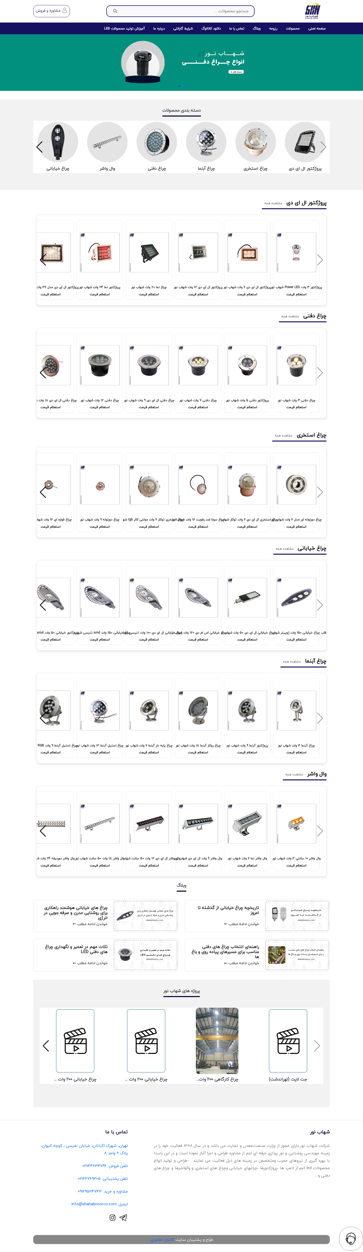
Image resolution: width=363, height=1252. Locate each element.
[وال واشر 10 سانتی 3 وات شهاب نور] (296, 825)
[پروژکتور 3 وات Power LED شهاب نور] (296, 253)
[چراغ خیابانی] (58, 142)
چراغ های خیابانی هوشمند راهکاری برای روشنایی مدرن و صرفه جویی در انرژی (76, 913)
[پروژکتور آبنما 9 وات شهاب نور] (247, 712)
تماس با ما (236, 28)
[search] (115, 11)
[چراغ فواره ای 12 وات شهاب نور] (50, 486)
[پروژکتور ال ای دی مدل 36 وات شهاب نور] (50, 253)
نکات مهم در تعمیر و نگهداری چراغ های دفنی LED (76, 949)
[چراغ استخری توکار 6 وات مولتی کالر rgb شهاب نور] (149, 486)
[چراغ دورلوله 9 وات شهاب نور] (99, 486)
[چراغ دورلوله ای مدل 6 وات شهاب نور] (296, 486)
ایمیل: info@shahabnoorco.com (99, 1203)
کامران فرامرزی (162, 1239)
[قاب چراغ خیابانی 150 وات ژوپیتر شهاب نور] (296, 599)
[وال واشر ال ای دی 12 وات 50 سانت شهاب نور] (149, 825)
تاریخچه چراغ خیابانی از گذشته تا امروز (228, 910)
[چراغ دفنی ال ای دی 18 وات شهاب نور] (50, 366)
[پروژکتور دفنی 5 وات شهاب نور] (247, 366)
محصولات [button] (293, 28)
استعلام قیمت (296, 294)
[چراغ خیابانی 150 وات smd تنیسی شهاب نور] (99, 599)
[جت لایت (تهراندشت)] (288, 1041)
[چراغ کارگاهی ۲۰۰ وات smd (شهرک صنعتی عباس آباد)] (217, 1041)
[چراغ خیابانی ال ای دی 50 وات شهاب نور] (247, 599)
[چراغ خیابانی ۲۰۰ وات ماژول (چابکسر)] (146, 1041)
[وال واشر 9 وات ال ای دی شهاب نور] (198, 825)
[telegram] (123, 1217)
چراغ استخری (256, 168)
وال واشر (107, 168)
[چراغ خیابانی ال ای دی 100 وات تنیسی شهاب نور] (149, 599)
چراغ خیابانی (58, 168)
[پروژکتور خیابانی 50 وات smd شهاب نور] (50, 599)
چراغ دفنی (157, 168)
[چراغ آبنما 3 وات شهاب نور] (296, 712)
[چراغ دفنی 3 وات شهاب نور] (296, 366)
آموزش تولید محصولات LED (124, 28)
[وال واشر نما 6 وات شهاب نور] (247, 825)
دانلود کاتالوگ (211, 28)
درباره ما (159, 28)
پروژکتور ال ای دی (305, 168)
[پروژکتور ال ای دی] (305, 142)
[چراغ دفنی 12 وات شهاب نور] (99, 366)
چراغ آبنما (206, 168)
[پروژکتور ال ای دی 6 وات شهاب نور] (247, 253)
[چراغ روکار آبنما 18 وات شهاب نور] (198, 712)
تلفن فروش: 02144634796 (105, 1165)
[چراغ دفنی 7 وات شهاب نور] (198, 366)
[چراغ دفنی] (157, 142)
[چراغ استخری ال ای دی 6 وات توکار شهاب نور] (247, 486)
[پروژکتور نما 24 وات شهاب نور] (99, 253)
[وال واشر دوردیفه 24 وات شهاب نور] (50, 825)
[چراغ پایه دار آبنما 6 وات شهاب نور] (149, 712)
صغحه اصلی (317, 28)
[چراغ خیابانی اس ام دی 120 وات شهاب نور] (198, 599)
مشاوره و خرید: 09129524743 (103, 1191)
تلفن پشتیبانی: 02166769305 (103, 1178)
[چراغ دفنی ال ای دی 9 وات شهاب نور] (149, 366)
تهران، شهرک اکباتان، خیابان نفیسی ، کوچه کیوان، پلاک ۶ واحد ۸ (84, 1149)
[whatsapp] (351, 1239)
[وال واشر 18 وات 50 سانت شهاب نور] (99, 825)
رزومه (273, 28)
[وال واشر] (107, 142)
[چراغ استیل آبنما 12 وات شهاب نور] (99, 712)
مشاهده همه (273, 203)
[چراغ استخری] (255, 142)
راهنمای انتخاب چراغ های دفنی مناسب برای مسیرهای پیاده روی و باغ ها (225, 952)
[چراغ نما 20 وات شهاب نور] (149, 253)
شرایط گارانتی (183, 28)
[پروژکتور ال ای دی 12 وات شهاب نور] (198, 253)
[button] (184, 86)
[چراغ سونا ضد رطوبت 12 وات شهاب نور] (198, 486)
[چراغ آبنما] (206, 142)
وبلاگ (257, 28)
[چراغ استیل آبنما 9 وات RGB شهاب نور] (50, 712)
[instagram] (112, 1217)
